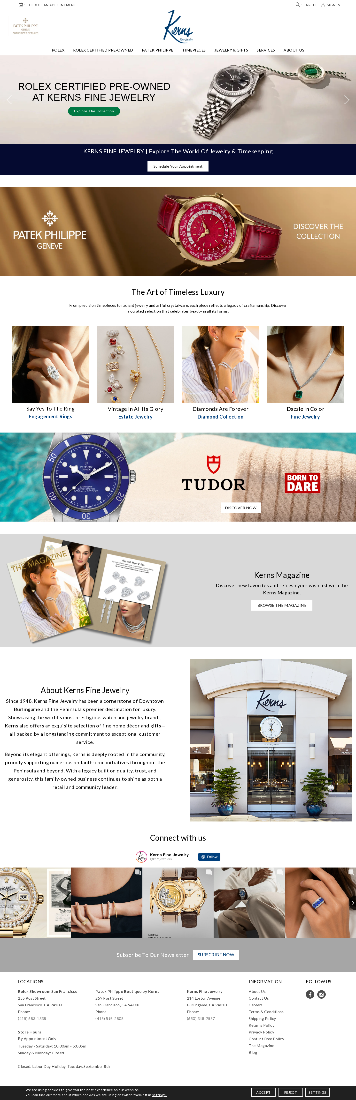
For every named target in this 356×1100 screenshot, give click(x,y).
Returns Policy (261, 1025)
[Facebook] (310, 994)
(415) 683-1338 (32, 1018)
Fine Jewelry (305, 416)
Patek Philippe (157, 50)
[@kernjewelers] (141, 857)
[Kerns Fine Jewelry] (178, 27)
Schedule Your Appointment (178, 166)
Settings (317, 1092)
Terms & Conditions (266, 1011)
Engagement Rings (50, 416)
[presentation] (9, 100)
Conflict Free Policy (266, 1038)
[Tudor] (178, 476)
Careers (256, 1005)
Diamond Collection (220, 416)
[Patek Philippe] (25, 26)
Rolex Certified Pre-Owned (103, 50)
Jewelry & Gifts (231, 50)
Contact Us (259, 998)
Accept (263, 1092)
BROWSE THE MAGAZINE (282, 605)
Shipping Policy (262, 1018)
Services (266, 50)
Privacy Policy (261, 1032)
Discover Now (240, 507)
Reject (290, 1092)
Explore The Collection (94, 111)
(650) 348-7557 (201, 1018)
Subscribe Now (216, 954)
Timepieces (194, 50)
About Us (294, 50)
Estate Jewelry (135, 416)
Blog (253, 1052)
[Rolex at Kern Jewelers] (348, 15)
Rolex (58, 50)
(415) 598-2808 (109, 1018)
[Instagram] (321, 994)
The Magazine (261, 1045)
